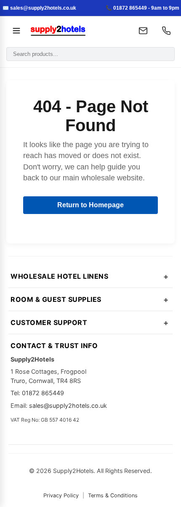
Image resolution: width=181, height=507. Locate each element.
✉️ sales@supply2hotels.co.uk (39, 8)
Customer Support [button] (49, 322)
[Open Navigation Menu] (16, 31)
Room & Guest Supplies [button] (56, 299)
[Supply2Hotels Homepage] (77, 31)
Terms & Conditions (113, 495)
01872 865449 (43, 392)
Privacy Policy (61, 495)
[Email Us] (143, 30)
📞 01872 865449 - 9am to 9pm (142, 8)
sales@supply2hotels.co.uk (68, 405)
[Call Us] (166, 30)
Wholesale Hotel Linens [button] (59, 276)
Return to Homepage (90, 205)
